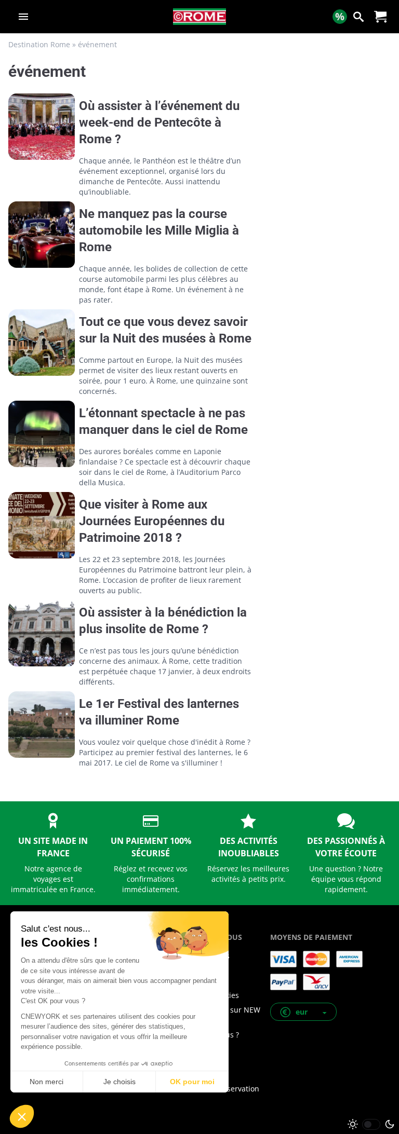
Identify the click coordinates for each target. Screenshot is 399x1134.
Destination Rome (39, 44)
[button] (303, 1012)
